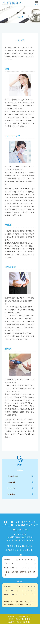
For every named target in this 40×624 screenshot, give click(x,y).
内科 (20, 465)
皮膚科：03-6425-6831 (20, 550)
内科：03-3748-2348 (20, 546)
